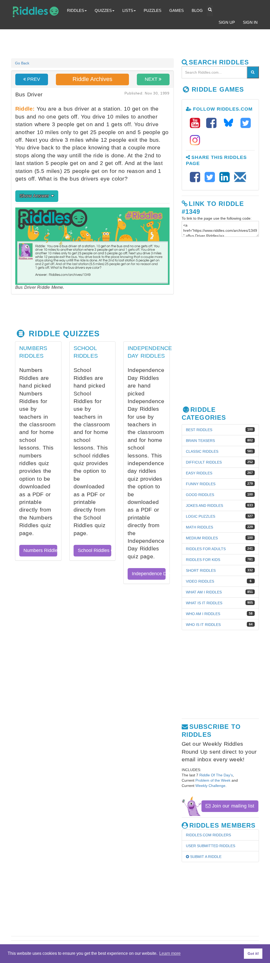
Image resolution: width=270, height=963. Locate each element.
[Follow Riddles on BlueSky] (230, 123)
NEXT (152, 79)
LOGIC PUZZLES (200, 516)
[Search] (253, 72)
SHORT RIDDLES (201, 570)
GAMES (176, 10)
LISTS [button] (127, 10)
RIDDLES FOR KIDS (203, 560)
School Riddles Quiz (95, 550)
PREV (33, 79)
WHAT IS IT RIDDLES (204, 603)
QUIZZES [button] (103, 10)
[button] (210, 10)
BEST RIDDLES (199, 430)
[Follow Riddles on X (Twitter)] (245, 123)
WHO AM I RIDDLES (203, 614)
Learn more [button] (170, 953)
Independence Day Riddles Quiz (149, 573)
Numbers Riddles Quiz (40, 550)
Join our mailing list (232, 806)
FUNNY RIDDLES (200, 484)
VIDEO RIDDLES (200, 581)
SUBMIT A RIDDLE (205, 857)
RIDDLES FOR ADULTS (206, 549)
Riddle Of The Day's (216, 775)
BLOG (197, 10)
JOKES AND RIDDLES (204, 505)
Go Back (22, 63)
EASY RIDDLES (199, 473)
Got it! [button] (253, 953)
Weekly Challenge (210, 785)
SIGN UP (227, 22)
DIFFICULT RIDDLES (204, 462)
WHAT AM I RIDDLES (204, 592)
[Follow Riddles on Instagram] (195, 140)
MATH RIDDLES (199, 527)
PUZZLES (152, 10)
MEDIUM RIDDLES (202, 538)
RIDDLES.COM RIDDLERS (208, 835)
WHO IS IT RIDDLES (203, 624)
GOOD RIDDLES (200, 495)
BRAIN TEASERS (200, 440)
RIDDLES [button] (75, 10)
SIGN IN (250, 22)
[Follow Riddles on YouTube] (197, 123)
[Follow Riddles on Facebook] (213, 123)
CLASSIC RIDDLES (202, 451)
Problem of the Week (212, 780)
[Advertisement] (139, 44)
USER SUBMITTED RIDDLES (210, 846)
